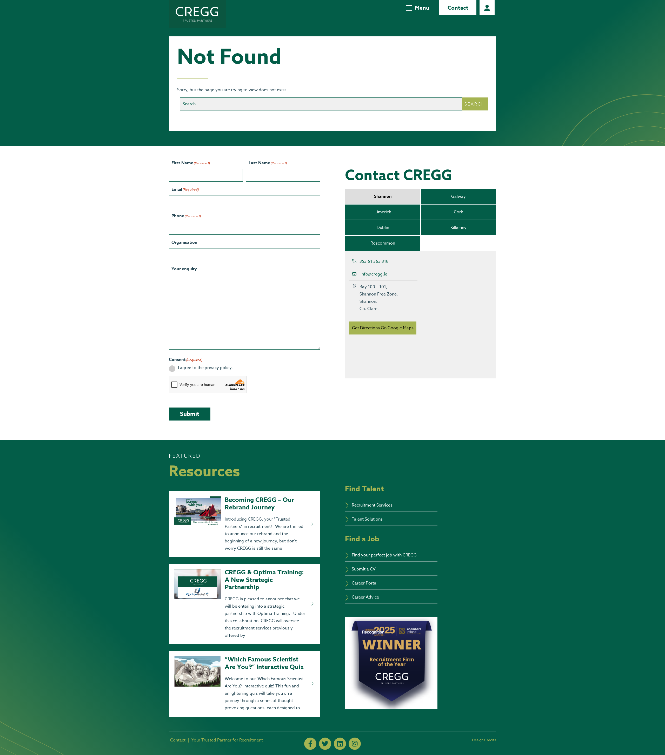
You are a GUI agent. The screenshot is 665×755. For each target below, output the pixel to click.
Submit (189, 414)
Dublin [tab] (383, 228)
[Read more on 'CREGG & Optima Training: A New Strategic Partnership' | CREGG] (312, 604)
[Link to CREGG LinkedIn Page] (339, 743)
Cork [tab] (458, 212)
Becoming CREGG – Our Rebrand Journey (259, 503)
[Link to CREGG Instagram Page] (354, 743)
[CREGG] (197, 14)
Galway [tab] (458, 196)
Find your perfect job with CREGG (384, 555)
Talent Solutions (367, 519)
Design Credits (484, 739)
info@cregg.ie (374, 274)
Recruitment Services (372, 505)
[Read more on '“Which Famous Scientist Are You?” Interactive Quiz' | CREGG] (312, 683)
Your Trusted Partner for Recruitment (227, 740)
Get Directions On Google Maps (383, 328)
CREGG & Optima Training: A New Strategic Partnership (264, 580)
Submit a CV (364, 569)
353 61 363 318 (374, 261)
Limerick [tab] (383, 212)
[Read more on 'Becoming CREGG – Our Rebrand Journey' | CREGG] (312, 524)
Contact (458, 8)
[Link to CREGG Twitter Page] (325, 743)
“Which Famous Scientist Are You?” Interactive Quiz (264, 663)
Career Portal (487, 8)
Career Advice (365, 597)
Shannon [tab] (383, 196)
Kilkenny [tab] (458, 228)
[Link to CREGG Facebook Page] (310, 743)
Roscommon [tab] (382, 243)
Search (474, 104)
